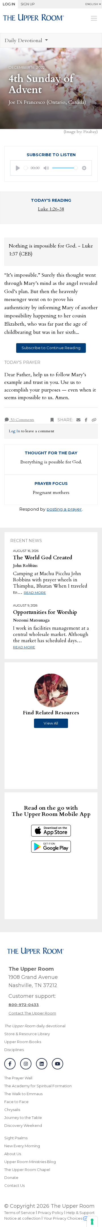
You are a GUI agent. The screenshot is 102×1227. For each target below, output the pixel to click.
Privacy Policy (50, 1212)
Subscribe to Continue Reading (51, 347)
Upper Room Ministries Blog (30, 1161)
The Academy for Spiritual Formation (38, 1086)
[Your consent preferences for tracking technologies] (92, 1221)
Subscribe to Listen (51, 154)
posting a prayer (64, 509)
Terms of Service (19, 1212)
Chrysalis (12, 1109)
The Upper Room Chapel (27, 1169)
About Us (12, 1153)
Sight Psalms (15, 1138)
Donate (11, 1177)
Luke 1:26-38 (51, 209)
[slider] (26, 168)
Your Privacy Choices (63, 1218)
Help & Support (80, 1212)
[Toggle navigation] (94, 18)
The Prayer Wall (18, 1078)
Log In (9, 4)
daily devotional (34, 1026)
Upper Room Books (22, 1041)
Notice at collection (22, 1218)
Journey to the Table (23, 1117)
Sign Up (28, 4)
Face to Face (16, 1101)
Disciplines (14, 1049)
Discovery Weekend (23, 1125)
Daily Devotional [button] (24, 40)
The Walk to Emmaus (23, 1093)
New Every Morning (22, 1146)
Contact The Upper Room (32, 1013)
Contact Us (14, 1185)
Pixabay (89, 131)
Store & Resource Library (27, 1034)
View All (51, 723)
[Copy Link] (94, 420)
